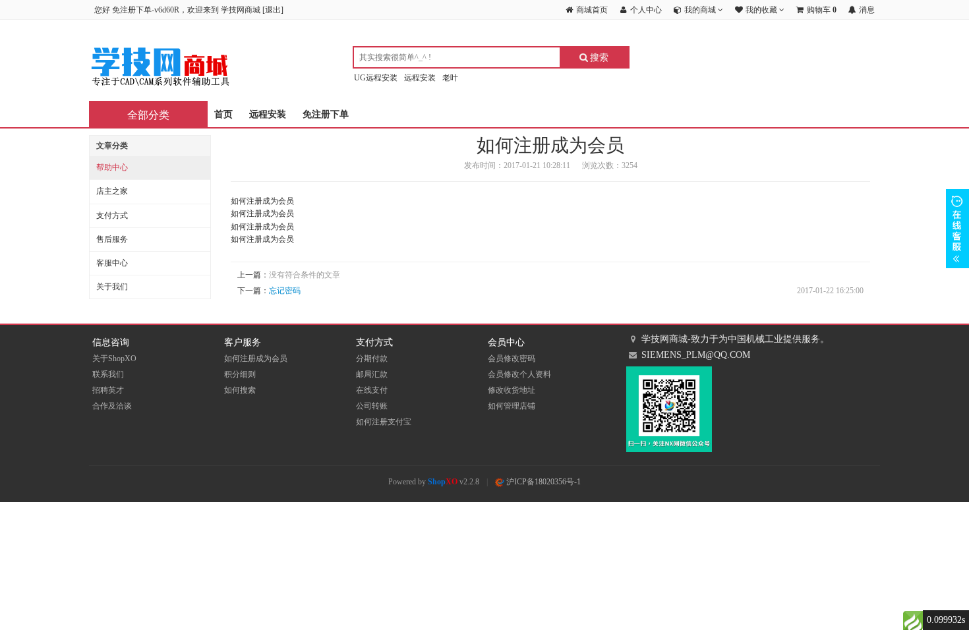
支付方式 (112, 215)
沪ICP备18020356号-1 (542, 481)
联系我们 (108, 374)
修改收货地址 (511, 390)
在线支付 (372, 390)
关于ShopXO (114, 358)
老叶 (450, 77)
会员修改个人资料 (519, 374)
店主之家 (112, 191)
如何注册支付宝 (383, 421)
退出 (273, 9)
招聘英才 (108, 390)
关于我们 (112, 286)
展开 (957, 228)
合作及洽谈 (112, 406)
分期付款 (372, 358)
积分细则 (240, 374)
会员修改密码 (511, 358)
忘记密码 (285, 290)
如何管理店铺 (511, 406)
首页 (223, 114)
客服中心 (112, 263)
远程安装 (420, 77)
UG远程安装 (375, 77)
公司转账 (372, 406)
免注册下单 (326, 114)
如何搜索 (240, 390)
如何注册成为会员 (255, 358)
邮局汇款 (372, 374)
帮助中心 (112, 167)
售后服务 (112, 239)
